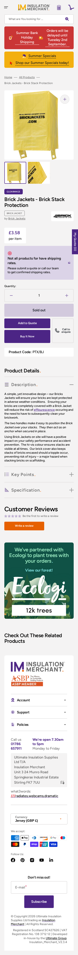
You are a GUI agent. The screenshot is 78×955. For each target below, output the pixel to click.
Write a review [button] (24, 525)
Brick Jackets (16, 218)
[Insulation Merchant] (34, 7)
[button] (6, 7)
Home (8, 77)
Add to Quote (27, 323)
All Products (27, 77)
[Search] (68, 19)
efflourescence (44, 410)
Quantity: (10, 286)
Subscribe (39, 902)
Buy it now (27, 336)
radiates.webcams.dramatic (34, 796)
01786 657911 (16, 746)
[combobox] (39, 19)
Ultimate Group (56, 938)
